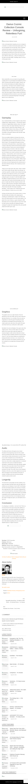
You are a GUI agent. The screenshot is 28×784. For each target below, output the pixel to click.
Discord (24, 556)
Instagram (17, 556)
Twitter (12, 556)
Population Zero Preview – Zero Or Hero (11, 607)
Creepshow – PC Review (16, 672)
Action (8, 592)
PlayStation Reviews (11, 590)
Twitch (21, 556)
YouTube (4, 556)
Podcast (14, 558)
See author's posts (6, 587)
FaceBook (8, 556)
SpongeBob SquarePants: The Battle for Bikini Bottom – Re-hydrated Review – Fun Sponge (15, 600)
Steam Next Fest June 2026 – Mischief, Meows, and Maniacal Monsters (18, 730)
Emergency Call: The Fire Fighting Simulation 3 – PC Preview (17, 640)
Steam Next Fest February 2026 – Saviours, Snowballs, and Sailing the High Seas (17, 747)
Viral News (15, 781)
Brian (3, 575)
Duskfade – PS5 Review (16, 655)
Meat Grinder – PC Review (17, 664)
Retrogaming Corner (20, 590)
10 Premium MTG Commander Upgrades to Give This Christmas (18, 764)
